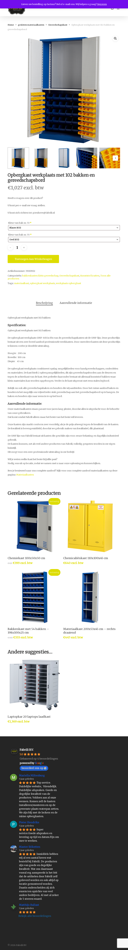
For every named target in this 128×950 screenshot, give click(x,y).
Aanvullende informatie (76, 303)
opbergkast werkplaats (42, 283)
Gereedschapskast (57, 25)
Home (11, 25)
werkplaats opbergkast (68, 283)
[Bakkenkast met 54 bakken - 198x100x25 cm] (35, 597)
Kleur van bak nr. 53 (19, 222)
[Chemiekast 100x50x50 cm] (35, 526)
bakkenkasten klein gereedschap (40, 275)
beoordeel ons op (32, 768)
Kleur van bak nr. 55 (20, 234)
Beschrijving (44, 303)
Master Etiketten (29, 846)
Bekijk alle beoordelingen (34, 915)
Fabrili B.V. (27, 749)
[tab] (44, 303)
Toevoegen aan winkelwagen (33, 259)
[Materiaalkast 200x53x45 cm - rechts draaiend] (90, 597)
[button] (115, 38)
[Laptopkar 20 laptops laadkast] (35, 685)
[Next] (115, 158)
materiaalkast (21, 283)
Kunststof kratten (89, 275)
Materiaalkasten (25, 474)
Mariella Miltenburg (32, 775)
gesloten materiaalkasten (31, 25)
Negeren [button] (102, 4)
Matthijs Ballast (29, 904)
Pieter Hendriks (29, 822)
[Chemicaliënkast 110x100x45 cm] (90, 526)
